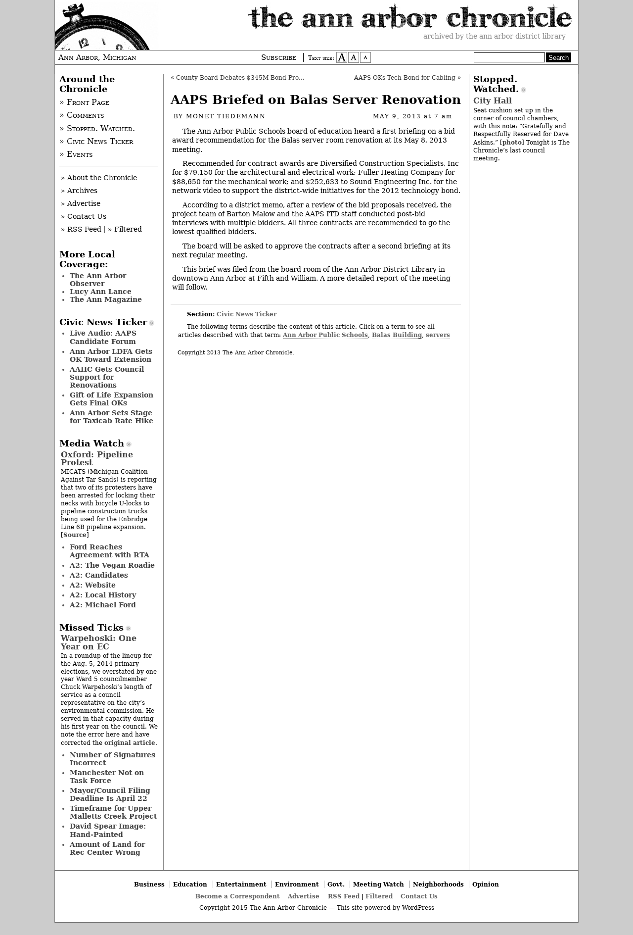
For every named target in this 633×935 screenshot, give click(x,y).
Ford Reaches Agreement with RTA (109, 551)
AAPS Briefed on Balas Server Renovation (316, 100)
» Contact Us (83, 216)
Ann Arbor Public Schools (325, 335)
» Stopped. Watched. (97, 128)
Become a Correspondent (237, 896)
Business (149, 884)
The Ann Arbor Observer (98, 280)
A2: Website (93, 585)
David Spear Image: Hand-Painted (108, 830)
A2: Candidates (99, 575)
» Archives (79, 191)
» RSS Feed (81, 229)
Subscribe (278, 57)
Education (190, 884)
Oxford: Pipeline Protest (97, 458)
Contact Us (419, 896)
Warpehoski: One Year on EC (98, 642)
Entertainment (241, 884)
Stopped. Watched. (496, 84)
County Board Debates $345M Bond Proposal (245, 77)
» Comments (81, 115)
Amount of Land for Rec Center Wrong (107, 848)
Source (75, 535)
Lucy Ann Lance (101, 291)
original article (129, 742)
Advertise (303, 896)
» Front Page (84, 102)
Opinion (485, 884)
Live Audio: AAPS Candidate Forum (103, 337)
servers (438, 335)
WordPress (418, 907)
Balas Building (397, 335)
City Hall (492, 100)
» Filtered (125, 229)
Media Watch (91, 443)
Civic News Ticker (246, 314)
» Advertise (80, 203)
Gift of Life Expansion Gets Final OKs (111, 399)
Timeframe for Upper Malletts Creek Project (113, 812)
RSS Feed (344, 896)
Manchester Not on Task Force (107, 777)
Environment (297, 884)
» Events (76, 154)
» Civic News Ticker (96, 141)
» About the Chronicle (99, 178)
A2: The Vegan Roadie (112, 565)
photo (512, 142)
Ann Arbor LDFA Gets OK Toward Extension (111, 355)
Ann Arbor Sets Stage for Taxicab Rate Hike (111, 417)
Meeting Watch (378, 884)
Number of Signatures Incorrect (112, 759)
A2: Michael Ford (103, 605)
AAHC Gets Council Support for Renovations (107, 377)
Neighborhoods (438, 884)
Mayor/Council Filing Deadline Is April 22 (110, 794)
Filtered (379, 896)
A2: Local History (103, 595)
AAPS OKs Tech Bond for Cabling (404, 77)
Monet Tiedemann (226, 116)
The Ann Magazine (106, 299)
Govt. (336, 884)
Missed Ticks (91, 628)
